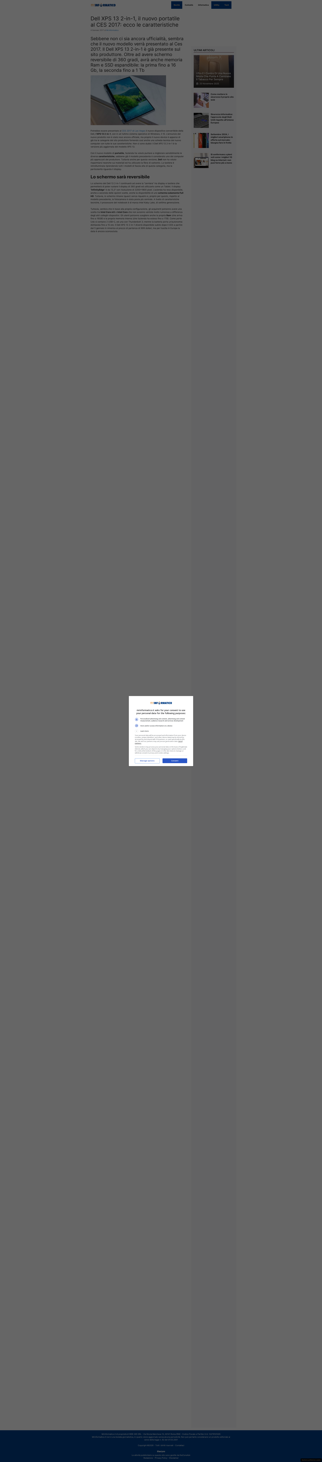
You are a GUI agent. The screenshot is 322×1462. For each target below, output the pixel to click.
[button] (161, 731)
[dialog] (161, 731)
